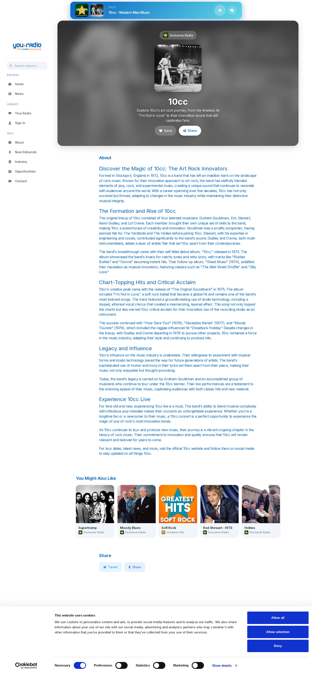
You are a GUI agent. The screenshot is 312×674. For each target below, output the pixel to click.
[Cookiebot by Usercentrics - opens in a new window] (26, 665)
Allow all (277, 617)
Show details (222, 665)
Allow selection (277, 632)
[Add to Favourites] (232, 10)
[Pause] (220, 10)
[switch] (121, 665)
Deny (278, 646)
